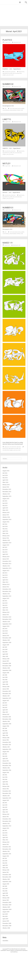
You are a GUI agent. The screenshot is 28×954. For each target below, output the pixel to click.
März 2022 (5, 582)
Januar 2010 (6, 900)
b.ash (13, 108)
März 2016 (5, 735)
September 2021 (7, 596)
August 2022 (6, 570)
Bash (20, 71)
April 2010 (5, 893)
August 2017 (6, 700)
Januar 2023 (6, 559)
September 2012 (7, 826)
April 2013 (5, 809)
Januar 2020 (6, 635)
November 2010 (7, 877)
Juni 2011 (5, 860)
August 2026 (6, 470)
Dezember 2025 (7, 489)
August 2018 (6, 672)
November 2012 (7, 821)
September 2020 (7, 624)
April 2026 (5, 480)
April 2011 (5, 865)
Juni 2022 (5, 575)
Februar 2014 (6, 786)
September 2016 (7, 723)
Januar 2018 (6, 689)
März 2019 (5, 656)
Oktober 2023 (6, 540)
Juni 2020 (5, 631)
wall (5, 108)
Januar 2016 (6, 740)
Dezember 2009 (7, 902)
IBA (14, 73)
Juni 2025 (5, 503)
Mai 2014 (5, 779)
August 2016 (6, 726)
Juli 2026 (5, 473)
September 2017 (7, 698)
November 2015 (7, 744)
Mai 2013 (5, 807)
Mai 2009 (5, 916)
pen (7, 75)
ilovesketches (7, 71)
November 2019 (7, 638)
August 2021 (6, 598)
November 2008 (7, 925)
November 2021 (7, 591)
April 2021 (5, 607)
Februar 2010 (6, 897)
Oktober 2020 (6, 621)
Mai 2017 (5, 707)
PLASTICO (7, 40)
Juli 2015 (5, 754)
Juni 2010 (5, 888)
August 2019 (6, 644)
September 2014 (7, 770)
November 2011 (7, 849)
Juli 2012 (5, 830)
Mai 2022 (5, 577)
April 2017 (5, 709)
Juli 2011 (5, 858)
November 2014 (7, 765)
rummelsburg (6, 110)
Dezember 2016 (7, 716)
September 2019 (7, 642)
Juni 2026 (5, 475)
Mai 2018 (5, 679)
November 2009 (7, 904)
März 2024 (5, 533)
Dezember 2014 (7, 763)
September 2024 (7, 519)
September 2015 (7, 749)
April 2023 (5, 554)
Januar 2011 (6, 872)
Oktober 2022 (6, 566)
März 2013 (5, 812)
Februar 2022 (6, 584)
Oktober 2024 (6, 517)
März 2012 (5, 839)
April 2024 (5, 531)
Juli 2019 (5, 647)
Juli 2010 (5, 886)
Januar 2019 (6, 661)
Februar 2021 (6, 612)
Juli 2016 (5, 728)
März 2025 (5, 510)
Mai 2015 (5, 756)
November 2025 (7, 491)
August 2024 (6, 521)
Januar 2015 (6, 761)
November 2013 (7, 793)
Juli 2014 (5, 774)
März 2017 (5, 712)
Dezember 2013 (7, 791)
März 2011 (5, 867)
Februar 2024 (6, 535)
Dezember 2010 (7, 874)
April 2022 (5, 579)
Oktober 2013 (6, 795)
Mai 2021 (5, 605)
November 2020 (7, 619)
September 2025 (7, 496)
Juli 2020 (5, 628)
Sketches (13, 71)
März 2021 (5, 610)
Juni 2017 (5, 705)
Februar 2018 (6, 686)
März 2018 (5, 684)
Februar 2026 (6, 484)
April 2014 (5, 781)
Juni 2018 (5, 677)
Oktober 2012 (6, 823)
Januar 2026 (6, 487)
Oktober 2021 (6, 593)
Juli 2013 (5, 802)
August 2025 (6, 498)
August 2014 (6, 772)
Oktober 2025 (6, 494)
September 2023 (7, 542)
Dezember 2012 (7, 819)
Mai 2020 (5, 633)
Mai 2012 (5, 835)
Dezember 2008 (7, 923)
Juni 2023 (5, 549)
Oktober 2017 (6, 696)
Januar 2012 (6, 844)
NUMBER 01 (8, 207)
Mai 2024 (5, 528)
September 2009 (7, 909)
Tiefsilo (18, 110)
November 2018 (7, 665)
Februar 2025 (6, 512)
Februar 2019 (6, 658)
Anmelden (5, 940)
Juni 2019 (5, 649)
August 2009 (6, 911)
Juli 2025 (5, 501)
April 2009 (5, 918)
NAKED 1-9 (7, 243)
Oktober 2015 (6, 747)
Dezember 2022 (7, 561)
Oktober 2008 (6, 928)
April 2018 (5, 682)
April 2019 (5, 654)
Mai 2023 (5, 552)
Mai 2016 (5, 730)
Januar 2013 (6, 816)
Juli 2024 (5, 524)
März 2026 (5, 482)
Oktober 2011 (6, 851)
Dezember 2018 (7, 663)
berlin (22, 71)
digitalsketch (6, 73)
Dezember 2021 (7, 589)
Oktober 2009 (6, 907)
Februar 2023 (6, 556)
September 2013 (7, 798)
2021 (11, 108)
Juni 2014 (5, 777)
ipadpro (4, 75)
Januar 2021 (6, 614)
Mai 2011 (5, 863)
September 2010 (7, 881)
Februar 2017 (6, 714)
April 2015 (5, 758)
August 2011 (6, 856)
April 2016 (5, 733)
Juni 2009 (5, 914)
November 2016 (7, 719)
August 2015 (6, 751)
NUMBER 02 (8, 84)
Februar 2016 (6, 737)
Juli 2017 (5, 703)
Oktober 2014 (6, 768)
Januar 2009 (6, 921)
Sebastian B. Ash (17, 42)
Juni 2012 (5, 833)
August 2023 (6, 545)
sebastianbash (13, 110)
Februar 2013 (6, 814)
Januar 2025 (6, 515)
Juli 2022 (5, 573)
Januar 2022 (6, 586)
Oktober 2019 (6, 640)
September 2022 (7, 568)
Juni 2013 (5, 805)
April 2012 (5, 837)
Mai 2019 (5, 651)
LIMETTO (7, 119)
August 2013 (6, 800)
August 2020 (6, 626)
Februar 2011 (6, 870)
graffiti (11, 73)
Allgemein (6, 446)
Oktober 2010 (6, 879)
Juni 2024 (5, 526)
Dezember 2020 (7, 617)
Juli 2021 (5, 600)
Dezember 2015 (7, 742)
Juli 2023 (5, 547)
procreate (11, 75)
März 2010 (5, 895)
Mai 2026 (5, 477)
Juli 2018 (5, 675)
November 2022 (7, 563)
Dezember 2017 (7, 691)
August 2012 (6, 828)
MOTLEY (6, 163)
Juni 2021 (5, 603)
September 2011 (7, 853)
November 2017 (7, 693)
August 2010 (6, 884)
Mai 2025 (5, 505)
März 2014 (5, 784)
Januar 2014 (6, 788)
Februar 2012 (6, 842)
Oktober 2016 (6, 721)
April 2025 (5, 508)
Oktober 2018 (6, 668)
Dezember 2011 (7, 846)
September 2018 (7, 670)
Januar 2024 (6, 538)
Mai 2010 (5, 891)
